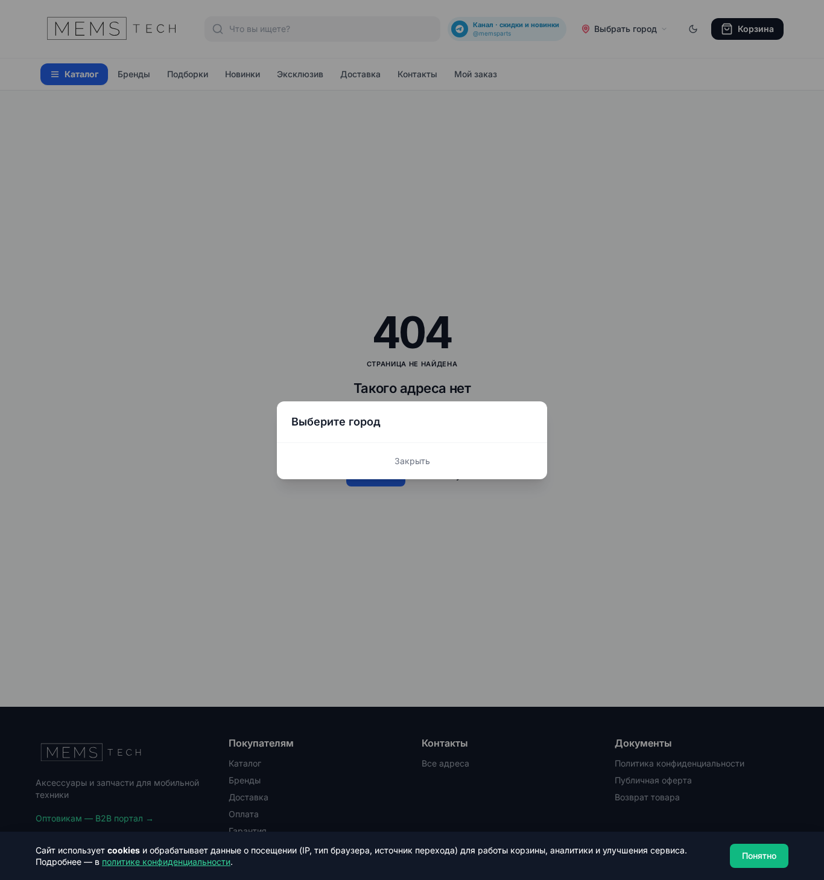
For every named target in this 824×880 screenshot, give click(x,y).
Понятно (759, 855)
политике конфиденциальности (166, 861)
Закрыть (412, 461)
